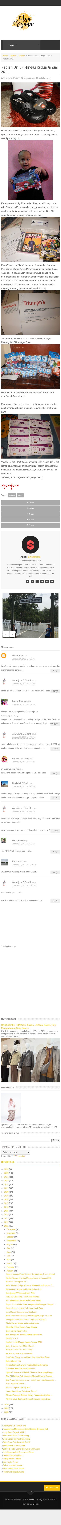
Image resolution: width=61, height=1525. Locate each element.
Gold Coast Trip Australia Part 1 (16, 1439)
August (10, 1244)
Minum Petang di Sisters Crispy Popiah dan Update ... (29, 1395)
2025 (6, 1173)
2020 (6, 1192)
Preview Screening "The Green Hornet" (22, 1297)
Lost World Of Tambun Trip (14, 1426)
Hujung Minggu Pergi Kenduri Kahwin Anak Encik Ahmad (30, 1274)
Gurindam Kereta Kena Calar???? (20, 1369)
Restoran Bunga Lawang (13, 1472)
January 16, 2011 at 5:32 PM (23, 787)
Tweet (31, 503)
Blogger (36, 1504)
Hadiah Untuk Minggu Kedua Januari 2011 (24, 1342)
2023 (6, 1181)
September (12, 1241)
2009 (6, 1408)
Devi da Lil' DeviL (20, 783)
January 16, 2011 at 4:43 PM (23, 705)
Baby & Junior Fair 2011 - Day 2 (19, 1346)
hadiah (13, 56)
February (11, 1267)
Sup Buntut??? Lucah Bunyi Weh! (20, 1293)
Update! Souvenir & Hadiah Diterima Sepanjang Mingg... (30, 1372)
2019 (6, 1196)
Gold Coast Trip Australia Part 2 (16, 1442)
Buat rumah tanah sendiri (13, 1468)
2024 (6, 1177)
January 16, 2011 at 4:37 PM (23, 684)
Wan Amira (17, 655)
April (9, 1259)
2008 (6, 1412)
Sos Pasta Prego (10, 1462)
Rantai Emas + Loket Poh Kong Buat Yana (24, 1308)
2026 (6, 1169)
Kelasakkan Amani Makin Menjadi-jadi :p (23, 1289)
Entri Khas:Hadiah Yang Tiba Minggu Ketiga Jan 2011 (29, 1316)
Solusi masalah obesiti (12, 1465)
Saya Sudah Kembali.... (16, 1384)
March (10, 1263)
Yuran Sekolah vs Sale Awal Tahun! (21, 1391)
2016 (6, 1207)
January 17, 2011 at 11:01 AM (24, 865)
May (9, 1256)
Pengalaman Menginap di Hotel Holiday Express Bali (25, 1429)
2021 (6, 1188)
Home (5, 56)
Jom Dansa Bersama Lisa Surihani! (21, 1312)
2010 (6, 1404)
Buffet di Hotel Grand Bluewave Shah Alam (21, 1449)
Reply (55, 670)
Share (31, 508)
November (11, 1233)
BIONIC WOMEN (20, 758)
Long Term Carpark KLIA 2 (14, 1432)
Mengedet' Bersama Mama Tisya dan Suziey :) (26, 1319)
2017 (6, 1203)
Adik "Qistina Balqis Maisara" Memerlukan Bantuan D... (30, 1285)
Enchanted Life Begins (35, 1499)
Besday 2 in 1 (12, 1338)
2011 (6, 1226)
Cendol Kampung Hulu (12, 1455)
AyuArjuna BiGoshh (21, 680)
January (10, 1271)
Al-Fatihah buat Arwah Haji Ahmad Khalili (23, 1301)
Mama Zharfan (19, 701)
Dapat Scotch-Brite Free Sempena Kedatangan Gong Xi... (31, 1304)
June (9, 1252)
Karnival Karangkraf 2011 (17, 1282)
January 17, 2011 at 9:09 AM (23, 844)
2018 (6, 1199)
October (10, 1237)
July (9, 1248)
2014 (6, 1214)
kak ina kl (17, 861)
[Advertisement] (30, 982)
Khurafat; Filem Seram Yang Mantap (21, 1327)
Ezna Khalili (18, 840)
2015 (6, 1211)
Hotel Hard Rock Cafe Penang (16, 1435)
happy (22, 56)
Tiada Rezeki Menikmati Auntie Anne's (22, 1323)
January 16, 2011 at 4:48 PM (23, 737)
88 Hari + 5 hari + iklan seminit (19, 1353)
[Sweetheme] (27, 581)
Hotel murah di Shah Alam (14, 1445)
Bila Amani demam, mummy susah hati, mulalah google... (31, 1380)
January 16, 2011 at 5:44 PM (23, 811)
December (11, 1229)
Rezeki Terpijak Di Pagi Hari (18, 1387)
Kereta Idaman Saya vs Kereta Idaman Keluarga (27, 1365)
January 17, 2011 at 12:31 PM (24, 886)
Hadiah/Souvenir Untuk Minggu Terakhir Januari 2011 (28, 1278)
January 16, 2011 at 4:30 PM (23, 659)
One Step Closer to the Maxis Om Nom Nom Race (27, 1357)
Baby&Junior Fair (13, 1361)
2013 (6, 1218)
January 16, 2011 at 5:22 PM (23, 762)
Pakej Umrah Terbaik (12, 1459)
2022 (6, 1184)
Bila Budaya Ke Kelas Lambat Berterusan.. (24, 1335)
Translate (21, 1156)
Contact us (53, 1487)
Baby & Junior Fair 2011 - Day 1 (19, 1350)
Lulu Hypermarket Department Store (18, 1452)
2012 (6, 1222)
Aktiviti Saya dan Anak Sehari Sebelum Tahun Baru (28, 1399)
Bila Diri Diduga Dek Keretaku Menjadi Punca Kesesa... (30, 1376)
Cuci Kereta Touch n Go (16, 1331)
